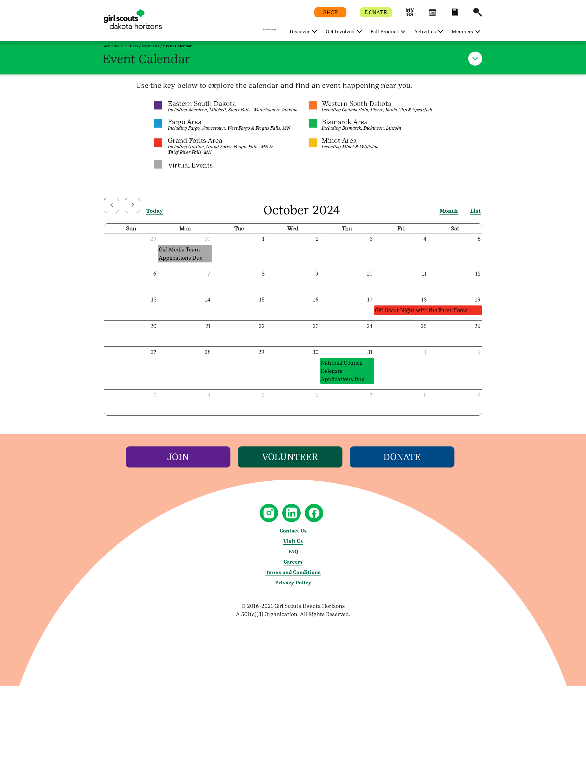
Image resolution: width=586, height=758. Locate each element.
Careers (293, 562)
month (449, 211)
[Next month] (132, 205)
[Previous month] (111, 205)
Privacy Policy (293, 583)
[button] (409, 15)
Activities (112, 46)
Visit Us (293, 541)
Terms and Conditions (293, 572)
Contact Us (293, 531)
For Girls (130, 46)
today (154, 211)
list (475, 211)
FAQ (293, 551)
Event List (150, 46)
